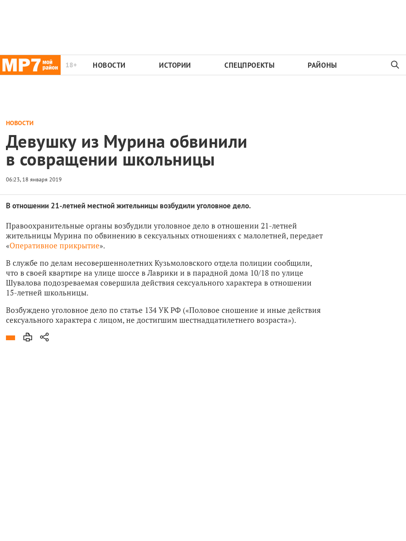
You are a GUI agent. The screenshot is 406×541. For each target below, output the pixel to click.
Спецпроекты (249, 65)
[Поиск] (395, 65)
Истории (175, 65)
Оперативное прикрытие (55, 245)
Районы (322, 65)
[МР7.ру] (30, 65)
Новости (109, 65)
